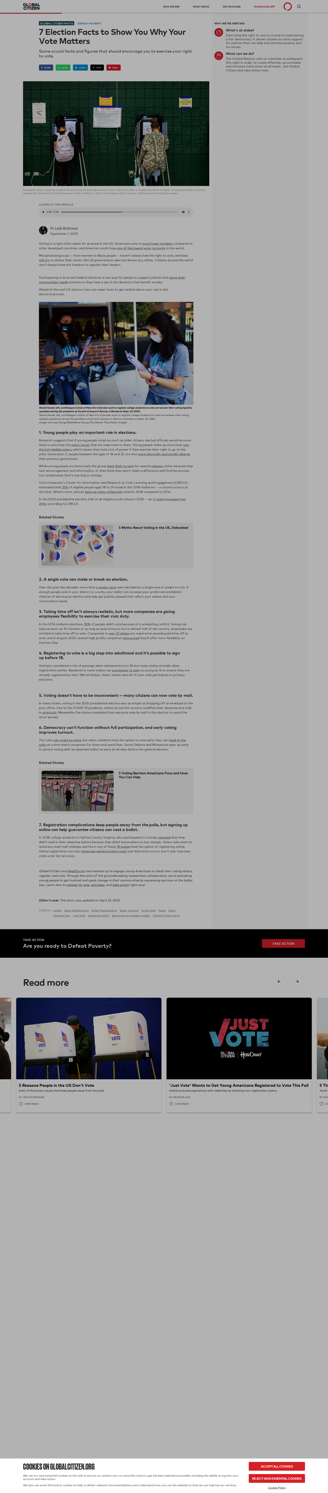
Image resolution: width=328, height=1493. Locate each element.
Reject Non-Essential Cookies (277, 1478)
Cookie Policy (277, 1487)
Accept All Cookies (277, 1466)
